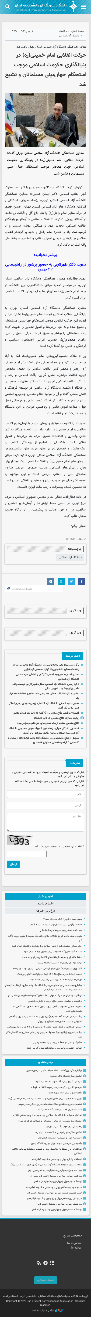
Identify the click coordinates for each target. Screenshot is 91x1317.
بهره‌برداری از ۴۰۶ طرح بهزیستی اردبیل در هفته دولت (55, 980)
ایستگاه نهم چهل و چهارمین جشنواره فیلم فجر (58, 1182)
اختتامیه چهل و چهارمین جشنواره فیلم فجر (60, 1138)
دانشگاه (63, 31)
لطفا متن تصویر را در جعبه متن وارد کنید (58, 847)
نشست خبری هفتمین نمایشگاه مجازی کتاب (59, 1110)
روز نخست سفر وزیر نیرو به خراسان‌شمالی (61, 930)
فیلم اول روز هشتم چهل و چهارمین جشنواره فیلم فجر (54, 1198)
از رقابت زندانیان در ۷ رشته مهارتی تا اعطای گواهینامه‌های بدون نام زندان (45, 996)
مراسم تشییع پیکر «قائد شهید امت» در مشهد (59, 1082)
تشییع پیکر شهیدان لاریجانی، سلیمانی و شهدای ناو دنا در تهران (50, 1121)
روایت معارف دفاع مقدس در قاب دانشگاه (56, 718)
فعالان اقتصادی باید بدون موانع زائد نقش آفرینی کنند (54, 1048)
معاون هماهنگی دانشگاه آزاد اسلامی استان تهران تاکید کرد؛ (51, 47)
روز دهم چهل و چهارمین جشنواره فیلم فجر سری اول (55, 1176)
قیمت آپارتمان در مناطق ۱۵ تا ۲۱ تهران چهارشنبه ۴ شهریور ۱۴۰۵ (49, 974)
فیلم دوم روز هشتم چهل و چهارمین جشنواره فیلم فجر (54, 1193)
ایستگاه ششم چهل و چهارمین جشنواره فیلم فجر (57, 1210)
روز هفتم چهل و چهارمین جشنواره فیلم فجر (59, 1204)
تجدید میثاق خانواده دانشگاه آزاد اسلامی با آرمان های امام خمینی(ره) (46, 1165)
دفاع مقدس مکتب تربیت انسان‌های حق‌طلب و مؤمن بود (48, 723)
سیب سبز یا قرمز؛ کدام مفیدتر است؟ (62, 919)
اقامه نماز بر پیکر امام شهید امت (65, 1093)
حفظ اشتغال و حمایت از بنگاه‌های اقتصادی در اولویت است (52, 957)
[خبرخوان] (39, 1263)
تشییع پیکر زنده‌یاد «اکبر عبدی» (66, 1076)
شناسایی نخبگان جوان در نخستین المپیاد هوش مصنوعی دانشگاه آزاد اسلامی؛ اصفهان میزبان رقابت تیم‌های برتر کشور (44, 730)
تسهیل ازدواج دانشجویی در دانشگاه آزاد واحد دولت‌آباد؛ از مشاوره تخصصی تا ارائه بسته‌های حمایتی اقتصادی (43, 740)
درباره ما (76, 1247)
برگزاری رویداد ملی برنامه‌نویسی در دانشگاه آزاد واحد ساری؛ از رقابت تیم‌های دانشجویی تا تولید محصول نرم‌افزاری (46, 667)
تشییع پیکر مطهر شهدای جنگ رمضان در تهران (58, 1132)
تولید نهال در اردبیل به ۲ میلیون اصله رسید (60, 963)
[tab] (45, 896)
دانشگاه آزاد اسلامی (69, 36)
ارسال (13, 864)
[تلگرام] (45, 1263)
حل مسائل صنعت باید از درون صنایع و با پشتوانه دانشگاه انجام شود (47, 946)
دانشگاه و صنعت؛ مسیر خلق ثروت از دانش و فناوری (55, 1001)
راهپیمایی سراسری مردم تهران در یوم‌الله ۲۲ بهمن (56, 1143)
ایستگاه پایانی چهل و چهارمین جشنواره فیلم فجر (57, 1159)
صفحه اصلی (77, 31)
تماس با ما (74, 1243)
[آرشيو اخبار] (52, 1263)
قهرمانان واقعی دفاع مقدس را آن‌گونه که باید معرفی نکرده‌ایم (46, 713)
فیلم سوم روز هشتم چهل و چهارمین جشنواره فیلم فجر (54, 1187)
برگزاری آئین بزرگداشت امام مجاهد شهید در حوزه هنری (54, 1071)
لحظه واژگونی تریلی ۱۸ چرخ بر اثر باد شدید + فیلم (56, 925)
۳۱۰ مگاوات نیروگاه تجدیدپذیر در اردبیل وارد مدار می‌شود (53, 952)
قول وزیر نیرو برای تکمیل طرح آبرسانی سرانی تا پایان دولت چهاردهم (47, 969)
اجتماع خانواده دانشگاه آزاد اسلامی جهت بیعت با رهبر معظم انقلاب (47, 1115)
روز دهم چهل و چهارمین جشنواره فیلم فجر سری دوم (55, 1170)
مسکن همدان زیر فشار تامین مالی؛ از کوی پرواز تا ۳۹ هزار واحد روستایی (44, 1027)
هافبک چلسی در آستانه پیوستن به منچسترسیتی (57, 1042)
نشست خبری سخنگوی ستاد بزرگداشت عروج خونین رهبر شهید (50, 1104)
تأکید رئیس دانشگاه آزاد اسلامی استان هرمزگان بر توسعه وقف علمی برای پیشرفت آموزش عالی (45, 686)
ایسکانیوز (48, 187)
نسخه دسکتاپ (45, 1280)
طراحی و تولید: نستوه (43, 1310)
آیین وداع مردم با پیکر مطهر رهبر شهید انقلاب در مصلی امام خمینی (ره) (45, 1099)
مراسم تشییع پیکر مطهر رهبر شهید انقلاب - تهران (56, 1087)
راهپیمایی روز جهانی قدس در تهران (64, 1127)
